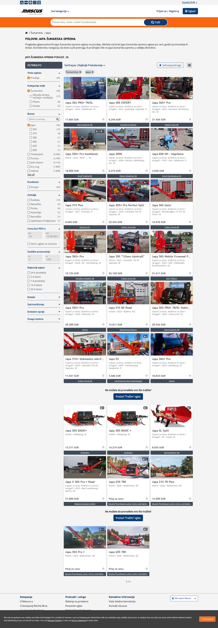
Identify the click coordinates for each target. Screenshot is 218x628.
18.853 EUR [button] (159, 376)
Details (31, 297)
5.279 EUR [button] (115, 171)
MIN (29, 233)
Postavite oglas (73, 605)
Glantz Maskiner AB (128, 176)
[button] (43, 65)
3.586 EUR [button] (115, 376)
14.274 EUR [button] (115, 447)
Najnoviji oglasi (36, 267)
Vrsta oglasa (34, 73)
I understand (207, 619)
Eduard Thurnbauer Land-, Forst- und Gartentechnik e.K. (133, 503)
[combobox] (172, 598)
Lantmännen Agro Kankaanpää (128, 381)
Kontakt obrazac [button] (118, 605)
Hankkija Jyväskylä (128, 124)
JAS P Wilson (171, 278)
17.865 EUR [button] (72, 119)
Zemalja (31, 195)
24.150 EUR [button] (115, 273)
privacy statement (78, 620)
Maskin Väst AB (171, 124)
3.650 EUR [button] (158, 171)
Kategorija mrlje (36, 86)
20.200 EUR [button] (72, 324)
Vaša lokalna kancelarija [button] (122, 601)
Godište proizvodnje (38, 251)
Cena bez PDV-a (36, 228)
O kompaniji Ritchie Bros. (34, 605)
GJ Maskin (85, 452)
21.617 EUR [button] (159, 273)
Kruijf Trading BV (85, 176)
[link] (85, 88)
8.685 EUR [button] (71, 222)
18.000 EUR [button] (72, 171)
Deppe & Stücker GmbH (84, 503)
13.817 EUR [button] (115, 324)
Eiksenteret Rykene (128, 329)
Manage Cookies (54, 620)
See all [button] (31, 174)
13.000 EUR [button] (159, 499)
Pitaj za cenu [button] (116, 499)
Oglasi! (192, 11)
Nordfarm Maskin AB (85, 278)
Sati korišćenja (35, 304)
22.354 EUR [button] (115, 222)
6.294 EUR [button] (115, 119)
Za (46, 256)
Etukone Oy (85, 227)
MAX (47, 233)
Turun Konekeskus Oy (171, 176)
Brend (30, 114)
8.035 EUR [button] (158, 447)
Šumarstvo (37, 32)
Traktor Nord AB (128, 227)
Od (29, 256)
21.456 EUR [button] (159, 119)
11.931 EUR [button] (72, 376)
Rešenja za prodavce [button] (76, 601)
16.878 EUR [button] (159, 222)
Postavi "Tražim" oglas (128, 396)
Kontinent (33, 182)
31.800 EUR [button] (72, 499)
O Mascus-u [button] (26, 601)
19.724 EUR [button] (72, 273)
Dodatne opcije (35, 312)
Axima (85, 329)
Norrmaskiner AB (84, 124)
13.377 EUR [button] (72, 447)
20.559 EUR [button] (159, 324)
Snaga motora (35, 319)
